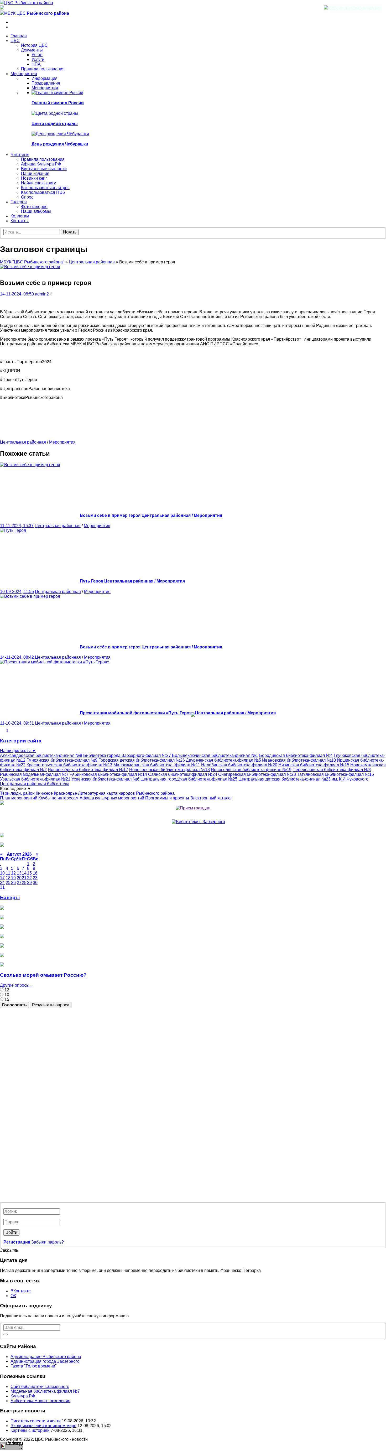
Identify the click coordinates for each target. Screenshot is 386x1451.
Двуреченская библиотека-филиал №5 (223, 760)
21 (24, 878)
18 (8, 878)
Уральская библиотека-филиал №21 (35, 779)
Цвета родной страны (55, 123)
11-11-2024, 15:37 (17, 525)
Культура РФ (23, 1396)
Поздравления (46, 83)
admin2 (42, 294)
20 (19, 878)
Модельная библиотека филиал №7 (45, 1391)
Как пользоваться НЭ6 (43, 192)
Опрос (27, 197)
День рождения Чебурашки (60, 144)
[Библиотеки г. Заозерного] (198, 821)
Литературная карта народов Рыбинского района (126, 793)
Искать (69, 232)
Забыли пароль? (47, 1242)
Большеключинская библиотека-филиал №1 (215, 755)
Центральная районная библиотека (34, 784)
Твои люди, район (17, 793)
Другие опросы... (16, 985)
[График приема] (193, 808)
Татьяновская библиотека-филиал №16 (335, 774)
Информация (45, 78)
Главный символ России (58, 103)
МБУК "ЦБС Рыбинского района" (32, 262)
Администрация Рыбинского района (46, 1356)
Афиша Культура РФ (41, 164)
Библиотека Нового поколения (40, 1400)
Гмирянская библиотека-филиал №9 (62, 760)
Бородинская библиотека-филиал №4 (296, 755)
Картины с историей (30, 1430)
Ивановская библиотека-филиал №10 (299, 760)
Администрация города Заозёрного (45, 1361)
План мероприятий (18, 798)
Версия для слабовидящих (355, 8)
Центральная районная (92, 262)
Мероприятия (24, 73)
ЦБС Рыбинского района (28, 3)
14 (24, 873)
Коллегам (20, 216)
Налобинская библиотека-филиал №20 (239, 765)
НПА (36, 64)
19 (13, 878)
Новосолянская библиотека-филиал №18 (169, 769)
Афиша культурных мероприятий (112, 798)
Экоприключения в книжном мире (43, 1425)
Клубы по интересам (58, 798)
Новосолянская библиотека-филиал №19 (251, 769)
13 (19, 873)
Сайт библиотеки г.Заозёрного (40, 1386)
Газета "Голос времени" (34, 1366)
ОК (13, 1295)
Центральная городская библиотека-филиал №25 (188, 779)
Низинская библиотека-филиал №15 (313, 765)
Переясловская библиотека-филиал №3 (332, 769)
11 (8, 873)
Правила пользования (43, 69)
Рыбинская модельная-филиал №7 (34, 774)
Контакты (20, 221)
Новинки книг (34, 178)
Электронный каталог (211, 798)
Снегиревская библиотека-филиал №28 (257, 774)
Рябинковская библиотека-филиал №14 (108, 774)
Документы (32, 50)
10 (2, 873)
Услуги (38, 59)
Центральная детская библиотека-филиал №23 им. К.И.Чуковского (303, 779)
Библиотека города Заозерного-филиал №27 (127, 755)
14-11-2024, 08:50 (17, 294)
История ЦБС (34, 45)
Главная (19, 36)
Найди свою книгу (38, 183)
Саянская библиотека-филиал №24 (182, 774)
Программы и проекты (167, 798)
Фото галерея (34, 206)
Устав (37, 55)
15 (6, 999)
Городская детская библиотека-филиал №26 (141, 760)
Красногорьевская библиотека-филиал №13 (69, 765)
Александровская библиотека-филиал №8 (41, 755)
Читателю (20, 154)
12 (13, 873)
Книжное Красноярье (56, 793)
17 (2, 878)
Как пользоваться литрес (45, 187)
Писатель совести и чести (36, 1421)
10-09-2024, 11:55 (17, 591)
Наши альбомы (36, 211)
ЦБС (15, 40)
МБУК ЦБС (36, 13)
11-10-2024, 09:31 (17, 723)
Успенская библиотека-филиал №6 (105, 779)
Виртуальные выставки (44, 169)
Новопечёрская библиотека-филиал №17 (88, 769)
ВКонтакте (21, 1291)
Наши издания (35, 173)
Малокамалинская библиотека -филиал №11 (156, 765)
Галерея (19, 202)
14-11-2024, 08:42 (17, 657)
